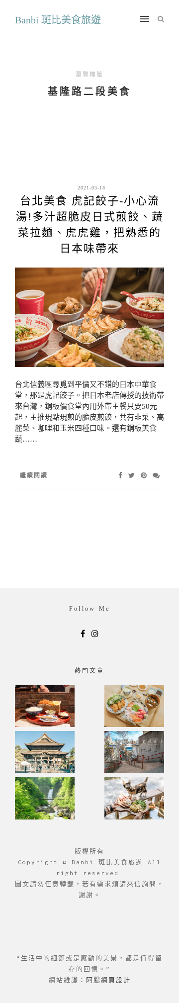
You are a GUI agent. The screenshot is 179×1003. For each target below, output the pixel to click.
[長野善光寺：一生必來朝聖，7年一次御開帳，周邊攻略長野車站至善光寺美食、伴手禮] (45, 753)
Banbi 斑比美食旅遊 (58, 19)
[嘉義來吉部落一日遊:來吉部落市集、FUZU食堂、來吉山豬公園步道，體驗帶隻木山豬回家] (134, 799)
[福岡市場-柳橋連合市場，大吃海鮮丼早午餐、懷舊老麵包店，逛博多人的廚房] (134, 707)
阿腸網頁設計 (108, 980)
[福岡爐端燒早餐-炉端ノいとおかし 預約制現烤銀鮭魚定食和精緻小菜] (45, 707)
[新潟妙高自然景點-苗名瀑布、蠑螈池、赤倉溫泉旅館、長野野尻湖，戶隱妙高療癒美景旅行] (45, 799)
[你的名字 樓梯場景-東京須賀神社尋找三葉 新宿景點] (134, 753)
